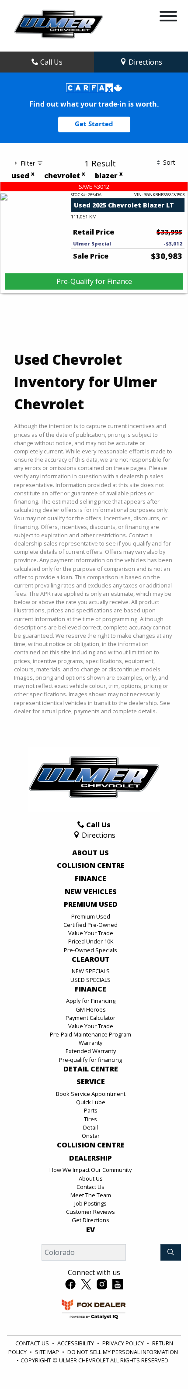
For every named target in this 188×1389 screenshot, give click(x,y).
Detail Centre (90, 1069)
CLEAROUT (91, 960)
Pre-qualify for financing (90, 1060)
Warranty (90, 1043)
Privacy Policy (123, 1343)
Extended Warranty (91, 1051)
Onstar (91, 1136)
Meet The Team (90, 1195)
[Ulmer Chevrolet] (58, 25)
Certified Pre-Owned (90, 925)
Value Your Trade (90, 933)
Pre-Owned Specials (90, 950)
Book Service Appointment (90, 1094)
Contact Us (90, 1187)
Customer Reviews (90, 1212)
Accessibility (75, 1343)
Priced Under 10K (90, 941)
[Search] (170, 1252)
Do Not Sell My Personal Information (122, 1352)
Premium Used (91, 905)
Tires (90, 1119)
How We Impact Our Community (90, 1170)
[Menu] (168, 17)
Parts (90, 1110)
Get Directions (90, 1220)
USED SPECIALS (90, 980)
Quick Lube (90, 1102)
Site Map (47, 1352)
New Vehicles (91, 892)
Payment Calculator (90, 1018)
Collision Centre (91, 866)
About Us (90, 853)
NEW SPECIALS (91, 971)
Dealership (90, 1158)
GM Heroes (91, 1009)
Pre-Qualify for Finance (94, 281)
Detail (90, 1127)
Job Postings (90, 1203)
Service (91, 1082)
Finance (90, 879)
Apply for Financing (90, 1001)
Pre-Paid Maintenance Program (90, 1034)
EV (90, 1230)
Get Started (94, 124)
